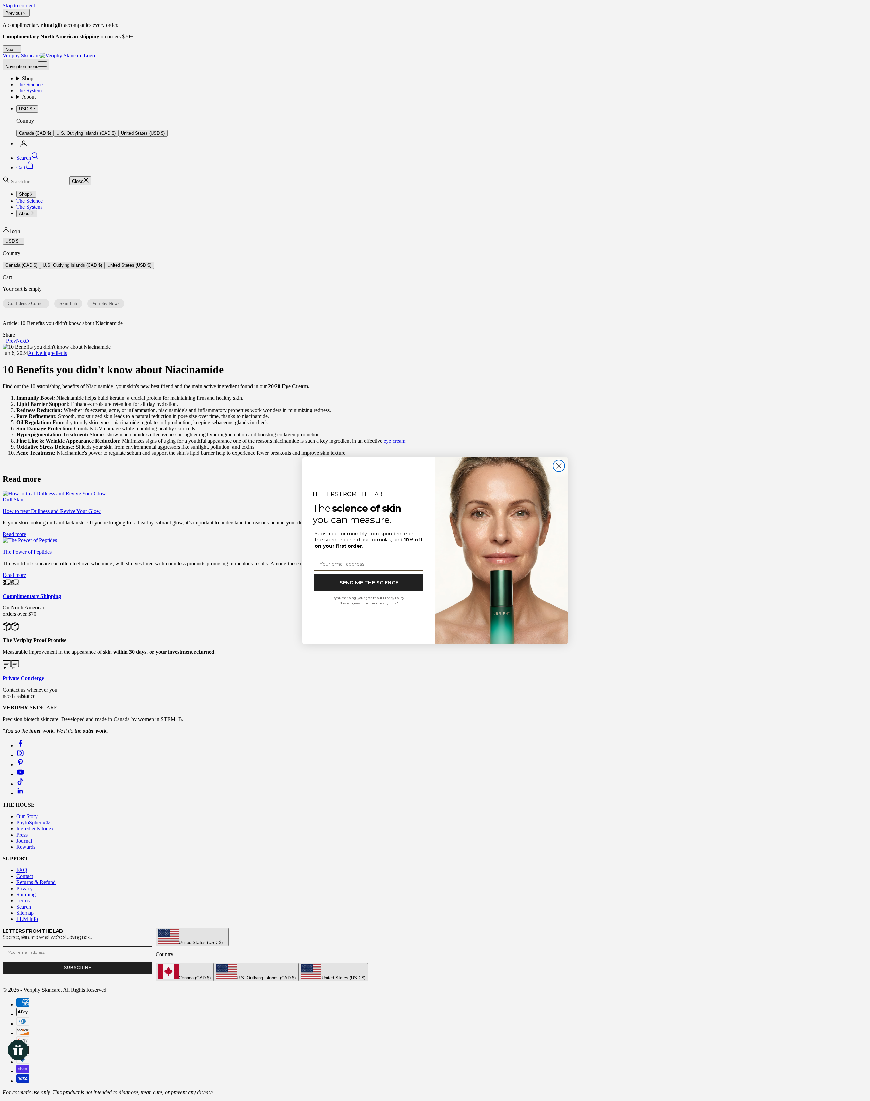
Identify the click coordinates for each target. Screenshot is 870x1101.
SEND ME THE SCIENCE (369, 582)
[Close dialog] (559, 466)
